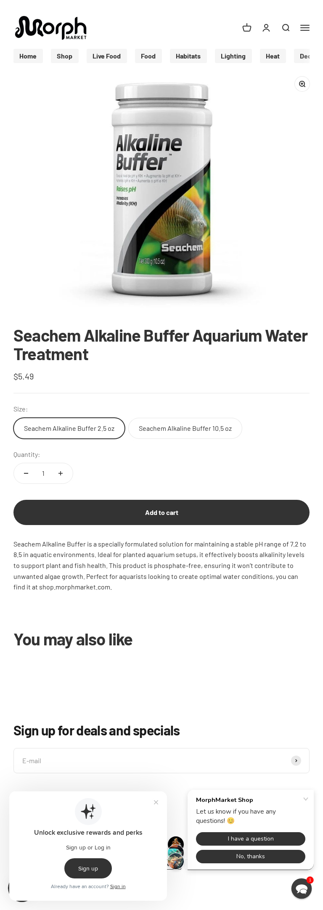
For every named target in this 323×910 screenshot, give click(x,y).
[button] (301, 888)
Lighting (233, 55)
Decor (309, 55)
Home (28, 55)
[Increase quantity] (60, 473)
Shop (64, 55)
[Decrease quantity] (26, 473)
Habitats (188, 55)
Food (148, 55)
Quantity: (26, 454)
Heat (273, 55)
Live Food (107, 55)
